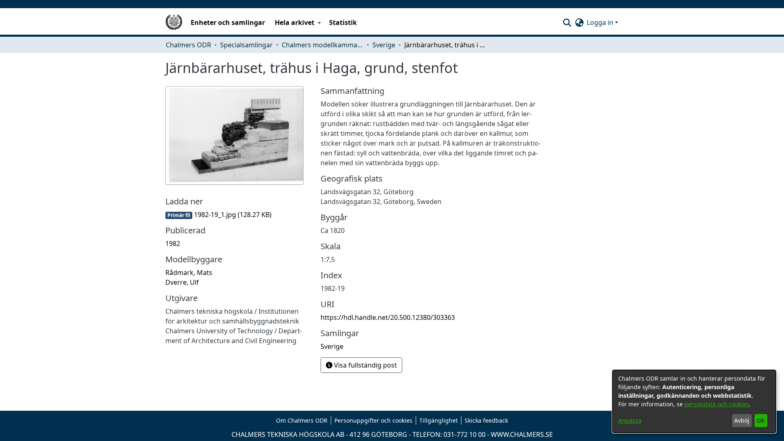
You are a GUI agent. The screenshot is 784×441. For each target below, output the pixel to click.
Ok (761, 420)
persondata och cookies (716, 404)
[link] (218, 214)
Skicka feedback (486, 420)
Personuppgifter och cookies (373, 420)
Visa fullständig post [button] (364, 365)
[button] (567, 22)
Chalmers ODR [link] (188, 44)
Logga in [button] (601, 22)
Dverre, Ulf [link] (182, 282)
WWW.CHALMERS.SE (522, 434)
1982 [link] (172, 243)
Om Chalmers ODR (301, 420)
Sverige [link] (383, 44)
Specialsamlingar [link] (246, 44)
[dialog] (694, 401)
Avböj (741, 420)
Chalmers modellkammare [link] (322, 44)
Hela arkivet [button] (294, 22)
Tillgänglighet (438, 420)
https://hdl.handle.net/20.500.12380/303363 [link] (388, 317)
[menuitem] (297, 22)
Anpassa (629, 420)
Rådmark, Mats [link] (188, 272)
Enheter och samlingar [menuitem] (228, 22)
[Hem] (174, 22)
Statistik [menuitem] (343, 22)
